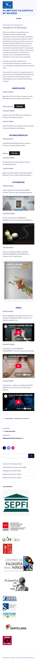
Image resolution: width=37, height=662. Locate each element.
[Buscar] (31, 456)
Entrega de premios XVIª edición (12, 474)
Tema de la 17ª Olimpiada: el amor (12, 464)
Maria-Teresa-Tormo (8, 106)
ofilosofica (18, 25)
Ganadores (9, 418)
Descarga (20, 106)
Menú (19, 18)
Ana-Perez (5, 153)
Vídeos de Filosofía (21, 418)
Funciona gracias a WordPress (25, 657)
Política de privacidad (9, 657)
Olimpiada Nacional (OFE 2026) (12, 470)
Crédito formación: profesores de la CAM (14, 467)
